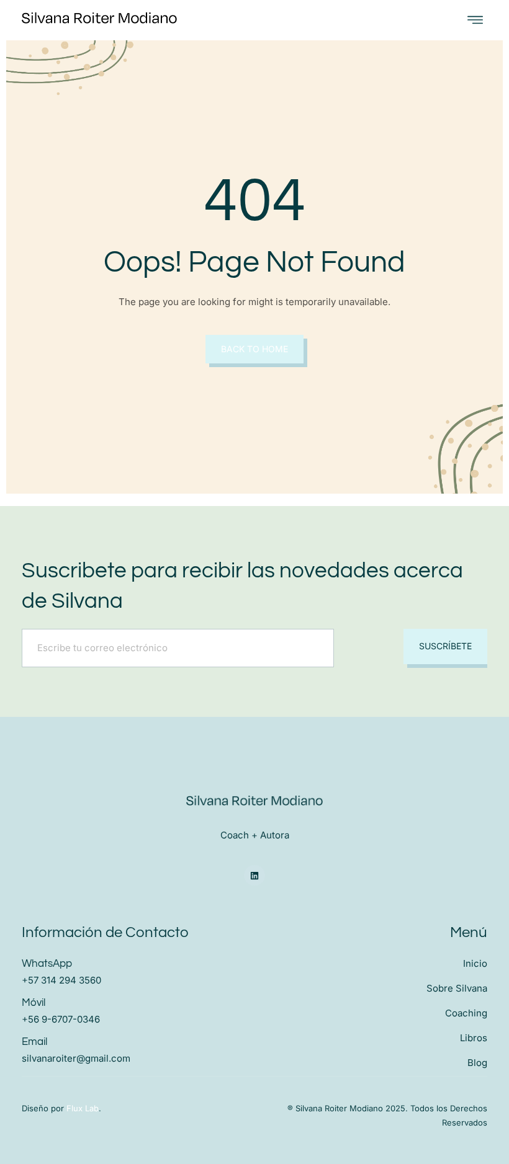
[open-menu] (475, 20)
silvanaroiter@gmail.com (76, 1058)
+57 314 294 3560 (61, 980)
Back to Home (254, 349)
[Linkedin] (254, 875)
